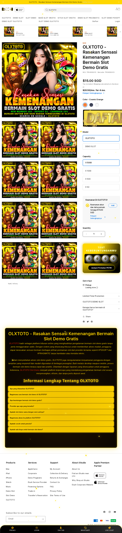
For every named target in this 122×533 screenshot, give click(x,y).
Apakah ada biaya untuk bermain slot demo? (26, 429)
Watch (8, 482)
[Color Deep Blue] (91, 105)
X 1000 (88, 171)
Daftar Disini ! (88, 2)
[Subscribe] (42, 519)
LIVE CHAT (109, 530)
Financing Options (35, 487)
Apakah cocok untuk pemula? (21, 424)
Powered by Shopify (109, 524)
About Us (76, 469)
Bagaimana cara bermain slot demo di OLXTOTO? (28, 394)
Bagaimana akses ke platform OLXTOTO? (25, 418)
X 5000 (88, 163)
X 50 (87, 187)
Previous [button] (3, 2)
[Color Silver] (97, 105)
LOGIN (36, 530)
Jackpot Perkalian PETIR (101, 268)
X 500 (87, 179)
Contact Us (55, 482)
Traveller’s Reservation (38, 495)
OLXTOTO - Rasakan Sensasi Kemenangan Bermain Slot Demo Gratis (61, 2)
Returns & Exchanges (59, 478)
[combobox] (68, 10)
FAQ (52, 487)
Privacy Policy (56, 491)
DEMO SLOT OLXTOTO (12, 21)
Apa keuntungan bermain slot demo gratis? (26, 400)
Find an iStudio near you (80, 474)
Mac (8, 469)
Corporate (32, 473)
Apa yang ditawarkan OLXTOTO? (22, 389)
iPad (8, 473)
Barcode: (101, 72)
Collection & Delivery (59, 473)
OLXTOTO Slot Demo (30, 370)
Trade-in (31, 491)
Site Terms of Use (57, 495)
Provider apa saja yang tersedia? (22, 406)
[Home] (7, 9)
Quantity (87, 228)
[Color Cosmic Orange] (85, 105)
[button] (6, 18)
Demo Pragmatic (35, 478)
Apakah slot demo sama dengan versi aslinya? (27, 412)
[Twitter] (88, 322)
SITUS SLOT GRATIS (67, 18)
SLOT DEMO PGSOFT (111, 18)
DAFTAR (61, 530)
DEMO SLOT (18, 18)
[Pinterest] (92, 322)
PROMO (12, 530)
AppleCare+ (33, 469)
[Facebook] (84, 322)
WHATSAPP (85, 530)
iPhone (9, 478)
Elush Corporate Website (82, 485)
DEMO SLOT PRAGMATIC (88, 18)
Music (8, 487)
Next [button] (119, 2)
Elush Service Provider (37, 482)
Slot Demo (10, 495)
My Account (55, 469)
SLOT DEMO (31, 18)
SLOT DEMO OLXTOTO (49, 21)
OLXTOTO (6, 18)
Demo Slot (10, 491)
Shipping (97, 84)
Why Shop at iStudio (80, 480)
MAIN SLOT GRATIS (47, 18)
